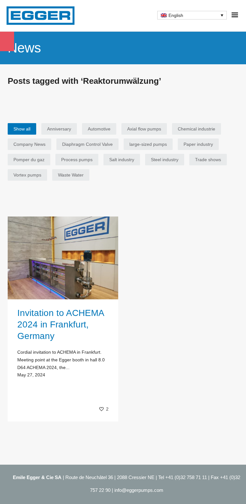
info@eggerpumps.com (138, 490)
